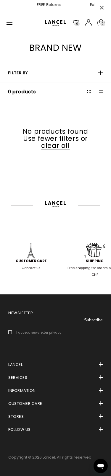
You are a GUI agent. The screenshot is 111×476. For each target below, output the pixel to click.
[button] (55, 73)
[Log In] (88, 22)
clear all (55, 145)
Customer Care (31, 261)
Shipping (95, 261)
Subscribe (93, 319)
